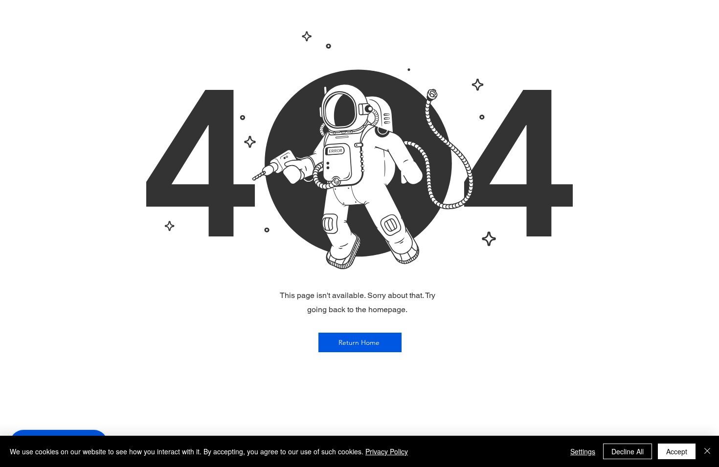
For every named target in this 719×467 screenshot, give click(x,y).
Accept (676, 451)
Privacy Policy (386, 451)
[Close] (707, 451)
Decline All (627, 451)
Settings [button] (582, 451)
